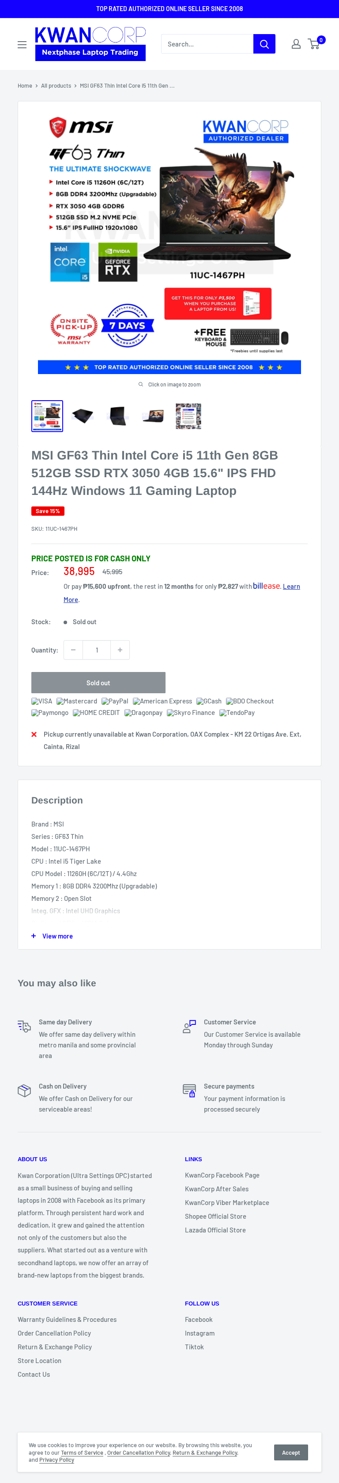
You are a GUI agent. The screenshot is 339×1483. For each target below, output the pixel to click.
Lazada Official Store (215, 1230)
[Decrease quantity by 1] (73, 650)
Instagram (200, 1333)
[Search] (264, 44)
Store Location (39, 1360)
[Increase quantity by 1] (120, 650)
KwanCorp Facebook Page (222, 1175)
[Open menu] (22, 44)
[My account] (296, 44)
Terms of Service (82, 1452)
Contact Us (34, 1374)
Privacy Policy (56, 1459)
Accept (291, 1452)
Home (25, 85)
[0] (314, 44)
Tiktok (194, 1347)
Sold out (98, 683)
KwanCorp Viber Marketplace (227, 1202)
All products (56, 85)
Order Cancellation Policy (54, 1333)
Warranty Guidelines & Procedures (67, 1319)
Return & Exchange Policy (55, 1347)
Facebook (199, 1319)
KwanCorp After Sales (217, 1189)
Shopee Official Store (215, 1216)
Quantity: (44, 650)
